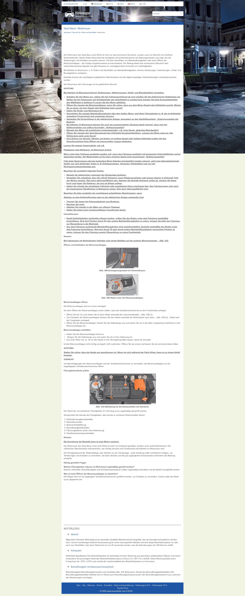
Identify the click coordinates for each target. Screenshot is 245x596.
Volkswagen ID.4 (159, 585)
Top (83, 585)
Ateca (132, 4)
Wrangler (98, 4)
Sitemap (91, 585)
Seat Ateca (67, 32)
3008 (122, 4)
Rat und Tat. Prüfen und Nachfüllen (84, 32)
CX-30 (111, 4)
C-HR (143, 4)
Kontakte (108, 585)
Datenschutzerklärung (124, 585)
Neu (78, 585)
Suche (99, 585)
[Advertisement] (122, 43)
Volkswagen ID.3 (142, 585)
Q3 (86, 4)
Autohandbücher (71, 4)
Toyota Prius (122, 588)
